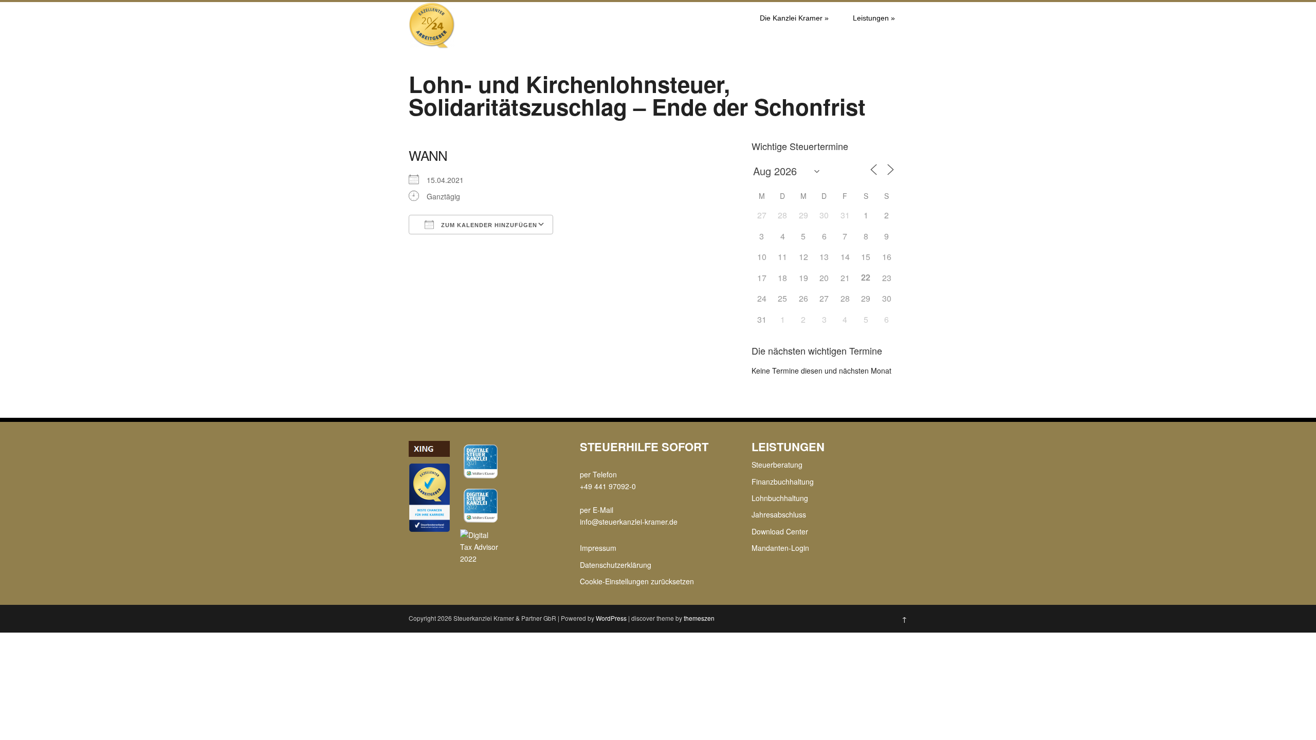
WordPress (611, 618)
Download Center (780, 531)
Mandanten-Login (780, 548)
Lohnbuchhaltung (780, 498)
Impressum (598, 548)
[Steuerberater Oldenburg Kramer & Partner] (432, 45)
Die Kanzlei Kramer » (794, 18)
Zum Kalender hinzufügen (488, 225)
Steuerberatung (777, 464)
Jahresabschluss (779, 514)
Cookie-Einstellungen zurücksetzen (637, 581)
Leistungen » (874, 18)
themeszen (699, 618)
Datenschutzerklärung (615, 565)
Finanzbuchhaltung (783, 481)
